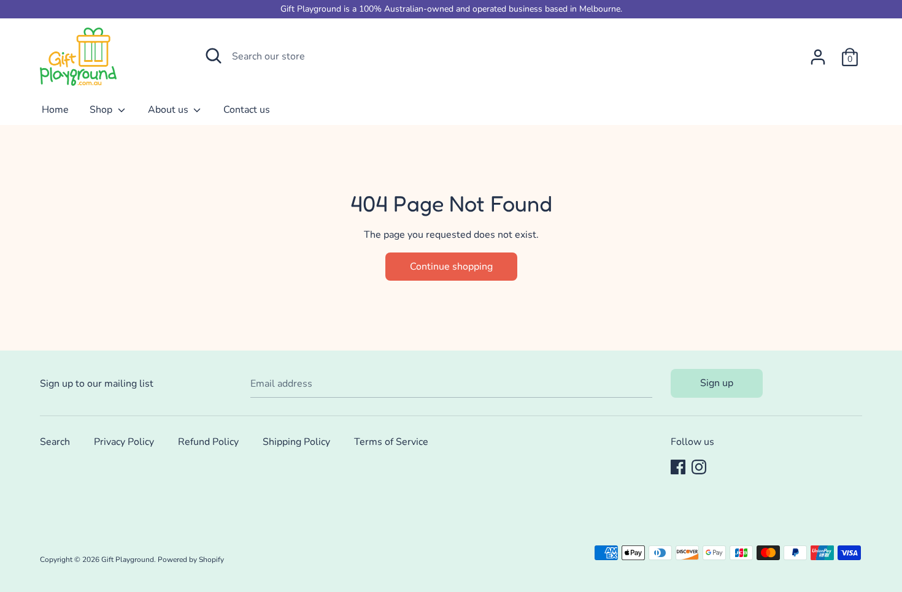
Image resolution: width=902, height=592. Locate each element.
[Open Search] (213, 56)
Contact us (246, 109)
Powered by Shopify (191, 559)
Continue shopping (451, 266)
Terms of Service (391, 442)
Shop (102, 109)
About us (169, 109)
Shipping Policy (296, 442)
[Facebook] (678, 466)
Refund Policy (208, 442)
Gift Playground (127, 559)
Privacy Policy (124, 442)
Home (55, 109)
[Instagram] (699, 466)
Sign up (716, 383)
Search (55, 442)
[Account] (818, 52)
